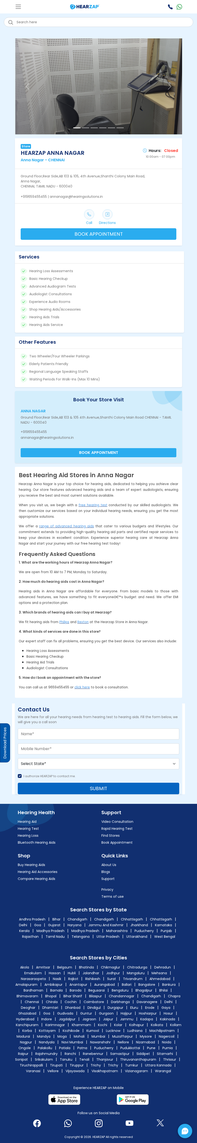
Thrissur (169, 1059)
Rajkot (73, 978)
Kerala (24, 930)
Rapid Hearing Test (117, 828)
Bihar (56, 919)
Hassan (55, 973)
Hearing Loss (28, 835)
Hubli (72, 973)
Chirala (52, 1001)
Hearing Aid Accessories (37, 871)
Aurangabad (104, 984)
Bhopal (50, 996)
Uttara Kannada (158, 1065)
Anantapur (78, 984)
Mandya (43, 1036)
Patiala (64, 1048)
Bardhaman (33, 990)
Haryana (74, 925)
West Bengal (164, 936)
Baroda (75, 990)
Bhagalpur (143, 990)
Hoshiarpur (148, 1013)
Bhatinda (87, 967)
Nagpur (26, 1042)
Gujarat (54, 925)
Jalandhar (91, 973)
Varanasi (33, 1071)
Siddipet (143, 1053)
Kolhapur (136, 1025)
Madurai (23, 1036)
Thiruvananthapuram (138, 1059)
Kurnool (92, 1030)
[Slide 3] (94, 128)
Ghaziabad (27, 1013)
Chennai (32, 1001)
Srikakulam (44, 1059)
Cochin (71, 1001)
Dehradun (163, 967)
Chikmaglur (111, 967)
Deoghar (28, 1007)
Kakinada (167, 1019)
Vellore (53, 1071)
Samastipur (119, 1053)
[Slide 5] (111, 128)
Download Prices (5, 743)
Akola (25, 967)
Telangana (81, 936)
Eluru (134, 1007)
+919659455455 (34, 431)
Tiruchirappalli (31, 1065)
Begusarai (96, 990)
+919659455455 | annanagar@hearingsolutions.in (62, 196)
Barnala (56, 990)
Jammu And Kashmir (105, 925)
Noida (166, 1042)
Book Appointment (117, 842)
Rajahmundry (46, 1053)
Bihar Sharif (72, 996)
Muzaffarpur (122, 1036)
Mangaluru (136, 973)
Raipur (23, 1053)
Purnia (167, 1048)
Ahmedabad (159, 978)
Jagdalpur (67, 1019)
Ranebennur (93, 1053)
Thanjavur (104, 1059)
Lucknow (113, 1030)
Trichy (96, 1065)
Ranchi (70, 1053)
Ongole (24, 1048)
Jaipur (108, 1019)
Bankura (169, 984)
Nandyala (47, 1042)
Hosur (168, 1013)
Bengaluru (120, 990)
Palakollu (45, 1048)
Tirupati (56, 1065)
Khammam (81, 1025)
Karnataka (163, 925)
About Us (108, 864)
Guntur (86, 1013)
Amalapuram (26, 984)
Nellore (123, 1042)
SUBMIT (98, 788)
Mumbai (98, 1036)
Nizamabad (145, 1042)
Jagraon (89, 1019)
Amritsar (43, 967)
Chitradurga (137, 967)
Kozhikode (71, 1030)
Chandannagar (121, 996)
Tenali (84, 1059)
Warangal (163, 1071)
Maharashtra (117, 930)
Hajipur (126, 1013)
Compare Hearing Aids (36, 878)
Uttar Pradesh (108, 936)
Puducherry (144, 930)
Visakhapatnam (105, 1071)
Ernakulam (33, 973)
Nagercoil (166, 1036)
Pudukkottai (130, 1048)
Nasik (57, 978)
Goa (37, 925)
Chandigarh (77, 919)
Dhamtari (50, 1007)
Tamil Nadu (55, 936)
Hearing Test (28, 828)
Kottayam (47, 1030)
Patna (82, 1048)
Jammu (126, 1019)
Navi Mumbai (72, 1042)
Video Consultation (117, 821)
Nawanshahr (100, 1042)
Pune (151, 1048)
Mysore (146, 1036)
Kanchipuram (27, 1025)
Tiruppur (77, 1065)
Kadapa (146, 1019)
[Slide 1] (76, 128)
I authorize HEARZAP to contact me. (50, 776)
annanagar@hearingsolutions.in (47, 437)
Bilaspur (95, 996)
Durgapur (115, 1007)
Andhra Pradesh (32, 919)
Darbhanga (120, 1001)
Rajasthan (30, 936)
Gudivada (65, 1013)
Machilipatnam (162, 1030)
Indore (46, 1019)
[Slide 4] (102, 128)
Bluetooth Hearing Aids (36, 842)
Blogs (105, 871)
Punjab (166, 930)
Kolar (118, 1025)
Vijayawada (75, 1071)
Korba (27, 1030)
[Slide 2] (85, 128)
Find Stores (110, 835)
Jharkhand (139, 925)
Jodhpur (113, 973)
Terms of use (112, 896)
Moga (62, 1036)
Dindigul (94, 1007)
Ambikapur (53, 984)
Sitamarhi (165, 1053)
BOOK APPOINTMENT (98, 234)
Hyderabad (25, 1019)
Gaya (165, 1007)
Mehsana (160, 973)
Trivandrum (133, 978)
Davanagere (147, 1001)
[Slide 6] (120, 128)
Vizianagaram (136, 1071)
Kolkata (157, 1025)
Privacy (107, 889)
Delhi (23, 925)
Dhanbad (72, 1007)
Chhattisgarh (132, 919)
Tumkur (131, 1065)
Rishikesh (93, 978)
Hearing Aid (27, 821)
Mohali (79, 1036)
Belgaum (65, 967)
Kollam (175, 1025)
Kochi (102, 1025)
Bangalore (146, 984)
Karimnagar (55, 1025)
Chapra (174, 996)
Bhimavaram (27, 996)
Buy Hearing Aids (31, 864)
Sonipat (21, 1059)
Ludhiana (134, 1030)
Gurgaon (106, 1013)
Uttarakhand (136, 936)
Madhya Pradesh (50, 930)
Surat (112, 978)
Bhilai (163, 990)
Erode (149, 1007)
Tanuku (66, 1059)
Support (108, 878)
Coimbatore (94, 1001)
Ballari (126, 984)
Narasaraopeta (34, 978)
